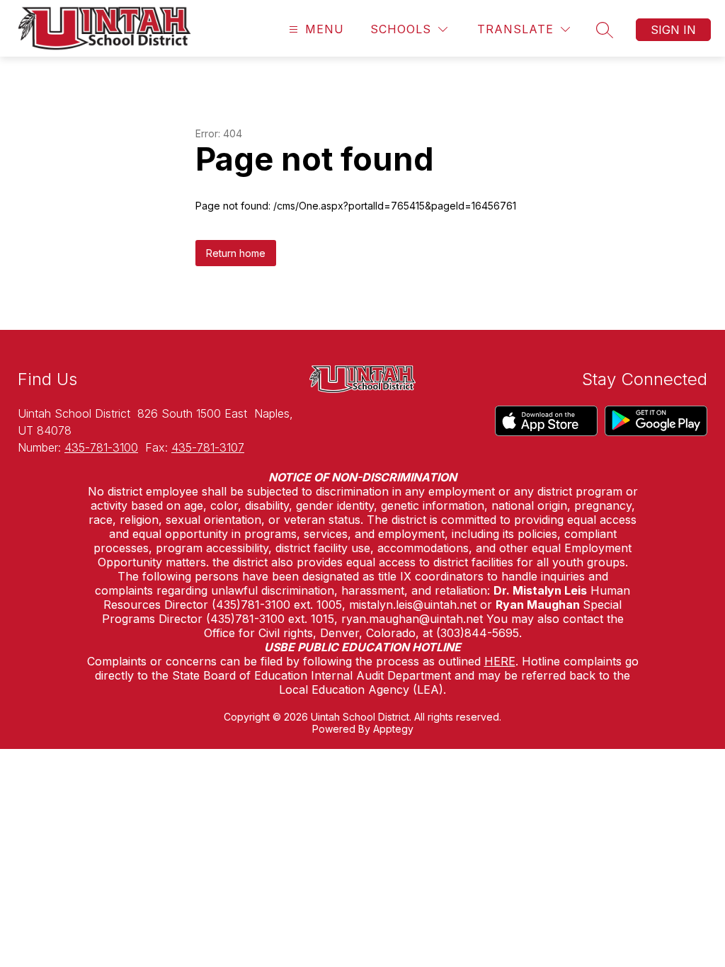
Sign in (673, 30)
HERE (499, 661)
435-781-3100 (101, 447)
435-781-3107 (207, 447)
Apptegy (393, 729)
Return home (236, 253)
